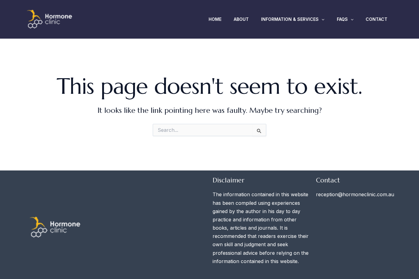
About (241, 19)
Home (215, 19)
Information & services (290, 19)
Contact (376, 19)
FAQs (342, 19)
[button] (321, 19)
